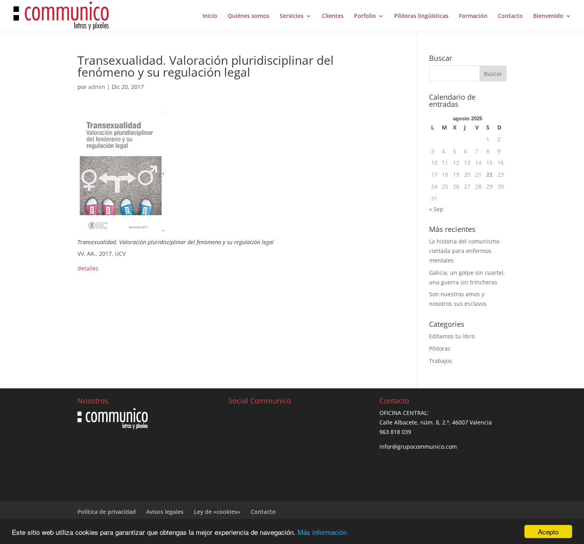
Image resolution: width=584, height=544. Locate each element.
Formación (473, 16)
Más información (322, 532)
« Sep (436, 209)
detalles (88, 268)
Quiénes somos (248, 16)
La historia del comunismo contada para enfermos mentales (464, 250)
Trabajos (440, 361)
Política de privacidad (106, 511)
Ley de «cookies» (217, 511)
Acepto (548, 531)
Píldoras (440, 348)
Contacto (510, 16)
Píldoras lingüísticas (421, 16)
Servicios (292, 16)
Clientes (333, 16)
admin (96, 87)
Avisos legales (165, 511)
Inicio (210, 16)
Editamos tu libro (452, 336)
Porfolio (365, 16)
